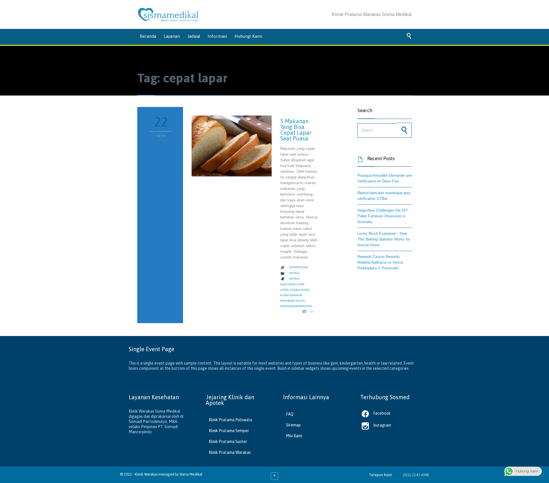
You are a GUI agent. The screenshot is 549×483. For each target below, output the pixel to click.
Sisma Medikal (191, 474)
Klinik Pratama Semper (229, 430)
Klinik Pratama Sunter (228, 441)
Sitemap (293, 425)
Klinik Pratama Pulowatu (230, 420)
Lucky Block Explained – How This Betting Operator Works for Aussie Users (383, 239)
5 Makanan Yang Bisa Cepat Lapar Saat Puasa (296, 130)
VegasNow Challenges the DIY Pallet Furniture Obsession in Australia (382, 216)
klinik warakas (291, 295)
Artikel (294, 273)
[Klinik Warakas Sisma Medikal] (168, 15)
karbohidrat (299, 289)
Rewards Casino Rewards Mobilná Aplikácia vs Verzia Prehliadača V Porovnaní (380, 262)
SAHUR (300, 300)
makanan (287, 300)
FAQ (289, 414)
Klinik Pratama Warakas (230, 452)
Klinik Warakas (146, 474)
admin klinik (298, 267)
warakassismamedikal (296, 306)
